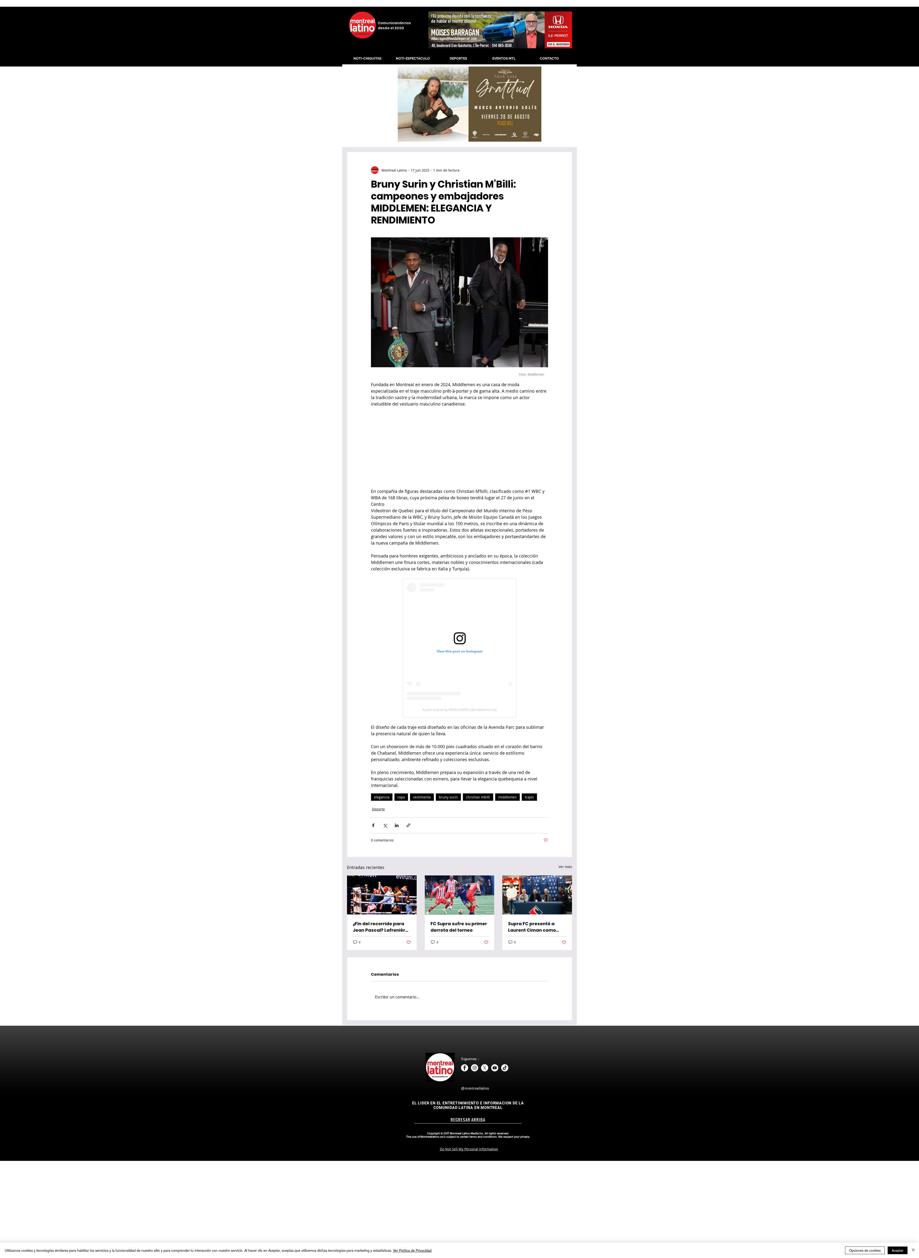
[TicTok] (504, 1067)
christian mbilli (478, 797)
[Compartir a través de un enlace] (408, 825)
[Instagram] (474, 1067)
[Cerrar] (913, 1250)
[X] (484, 1067)
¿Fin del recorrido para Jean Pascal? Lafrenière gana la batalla (380, 927)
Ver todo (565, 866)
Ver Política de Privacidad (412, 1250)
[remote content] (459, 448)
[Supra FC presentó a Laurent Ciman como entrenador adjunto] (537, 894)
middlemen (507, 797)
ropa (401, 797)
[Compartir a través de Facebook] (373, 825)
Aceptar (897, 1250)
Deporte (378, 809)
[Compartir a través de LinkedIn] (396, 825)
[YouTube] (494, 1067)
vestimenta (422, 797)
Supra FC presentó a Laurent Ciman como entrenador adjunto (532, 927)
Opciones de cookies (865, 1250)
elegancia (381, 797)
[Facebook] (464, 1067)
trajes (529, 797)
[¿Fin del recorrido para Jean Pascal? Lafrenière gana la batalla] (382, 894)
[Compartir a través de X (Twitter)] (385, 825)
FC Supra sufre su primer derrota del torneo (459, 927)
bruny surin (448, 797)
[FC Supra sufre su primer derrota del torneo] (459, 895)
